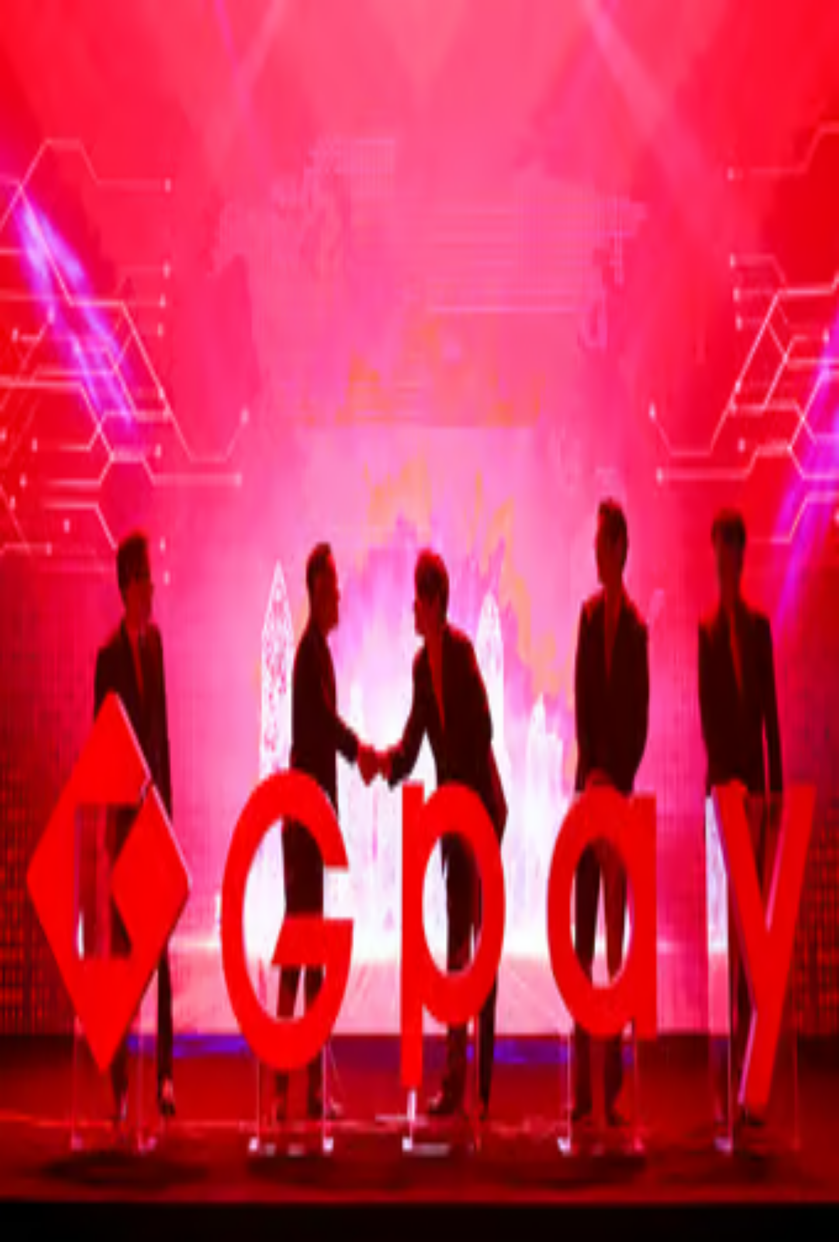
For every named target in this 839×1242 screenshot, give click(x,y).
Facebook (19, 379)
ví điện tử (782, 296)
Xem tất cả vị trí (39, 766)
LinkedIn (49, 379)
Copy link (79, 379)
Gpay (72, 214)
